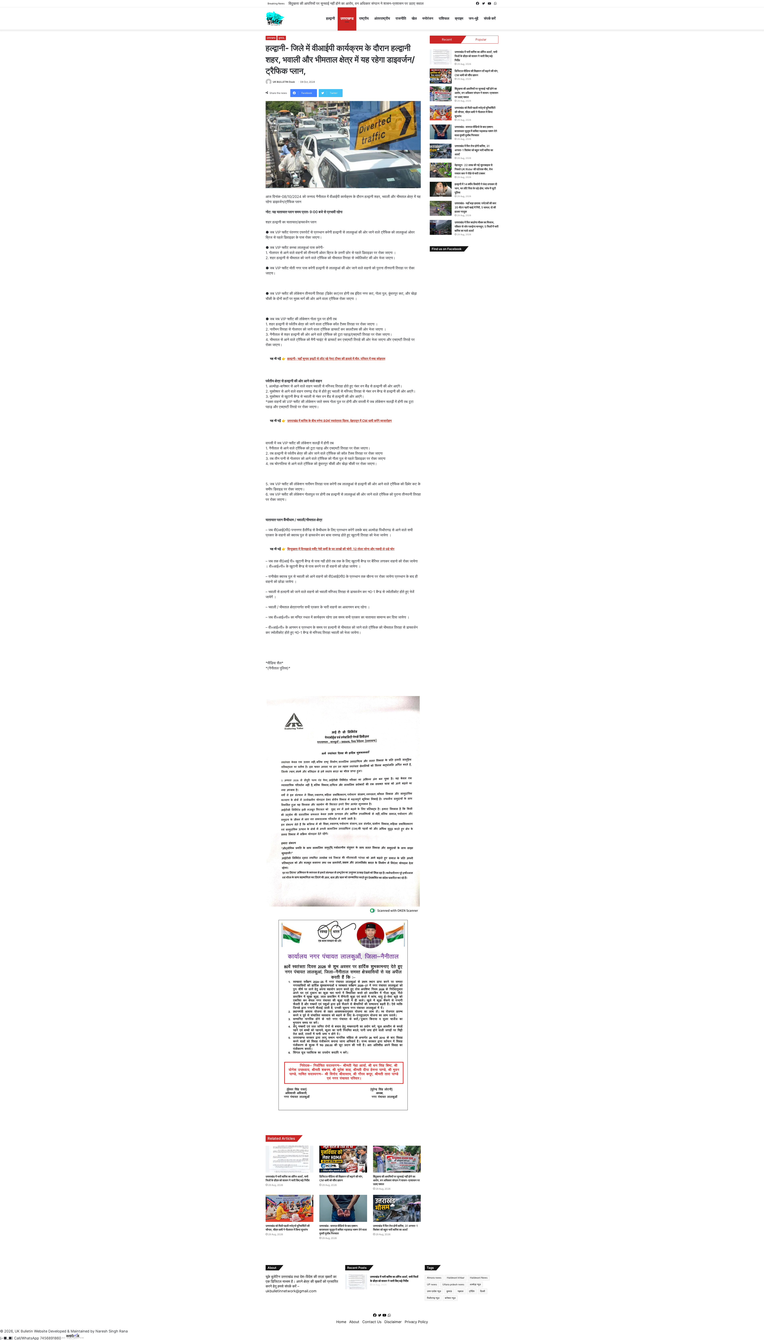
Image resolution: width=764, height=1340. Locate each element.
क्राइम (459, 18)
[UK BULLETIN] (275, 18)
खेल (414, 18)
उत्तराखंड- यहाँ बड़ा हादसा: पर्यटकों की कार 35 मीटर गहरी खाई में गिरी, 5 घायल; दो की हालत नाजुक (475, 207)
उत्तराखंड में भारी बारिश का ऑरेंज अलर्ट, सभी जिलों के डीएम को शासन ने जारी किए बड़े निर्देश (476, 56)
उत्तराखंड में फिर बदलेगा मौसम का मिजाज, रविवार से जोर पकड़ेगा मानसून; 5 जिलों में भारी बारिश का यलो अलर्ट (476, 226)
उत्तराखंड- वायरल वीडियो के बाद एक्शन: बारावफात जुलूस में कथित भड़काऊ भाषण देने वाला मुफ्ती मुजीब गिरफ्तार (343, 1229)
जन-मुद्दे (473, 18)
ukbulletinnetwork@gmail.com (291, 1291)
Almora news (434, 1277)
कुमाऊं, (282, 37)
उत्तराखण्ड (347, 18)
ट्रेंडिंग (472, 1291)
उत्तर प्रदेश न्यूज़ (434, 1291)
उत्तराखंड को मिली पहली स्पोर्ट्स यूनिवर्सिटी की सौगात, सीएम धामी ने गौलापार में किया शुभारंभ (342, 3)
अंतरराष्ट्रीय (382, 18)
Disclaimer (393, 1322)
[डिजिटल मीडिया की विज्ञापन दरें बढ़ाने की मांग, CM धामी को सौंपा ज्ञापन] (343, 1159)
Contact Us (371, 1322)
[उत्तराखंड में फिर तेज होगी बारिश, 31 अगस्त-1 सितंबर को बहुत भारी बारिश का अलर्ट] (397, 1208)
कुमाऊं (449, 1291)
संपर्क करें (490, 18)
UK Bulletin (24, 1331)
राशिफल (444, 18)
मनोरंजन (427, 18)
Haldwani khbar (455, 1277)
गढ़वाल (460, 1291)
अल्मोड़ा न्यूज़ (475, 1284)
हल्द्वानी (330, 18)
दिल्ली (482, 1291)
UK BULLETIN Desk (284, 81)
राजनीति (401, 18)
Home (341, 1322)
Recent (447, 39)
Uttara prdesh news (453, 1284)
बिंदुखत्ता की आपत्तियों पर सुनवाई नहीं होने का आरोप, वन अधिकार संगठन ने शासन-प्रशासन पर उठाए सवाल (396, 1180)
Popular (481, 39)
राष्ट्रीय (364, 18)
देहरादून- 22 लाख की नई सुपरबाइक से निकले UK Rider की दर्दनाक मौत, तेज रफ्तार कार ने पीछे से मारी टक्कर (474, 169)
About (354, 1322)
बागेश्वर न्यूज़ (450, 1297)
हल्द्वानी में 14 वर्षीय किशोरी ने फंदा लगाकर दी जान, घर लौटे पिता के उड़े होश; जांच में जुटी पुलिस (476, 188)
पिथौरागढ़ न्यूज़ (433, 1297)
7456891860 (50, 1338)
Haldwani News (478, 1277)
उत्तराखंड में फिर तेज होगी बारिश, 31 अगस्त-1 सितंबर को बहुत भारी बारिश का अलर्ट (474, 150)
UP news (432, 1284)
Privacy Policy (416, 1322)
